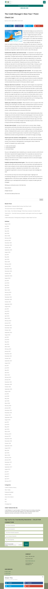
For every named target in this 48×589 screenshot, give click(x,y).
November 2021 (8, 356)
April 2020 (7, 401)
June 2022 (7, 339)
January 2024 (8, 294)
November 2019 (8, 412)
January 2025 (8, 266)
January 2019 (8, 436)
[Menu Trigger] (44, 2)
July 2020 (7, 393)
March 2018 (7, 455)
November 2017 (8, 462)
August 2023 (7, 306)
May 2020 (7, 398)
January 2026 (8, 240)
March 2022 (7, 346)
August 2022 (7, 334)
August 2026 (7, 224)
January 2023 (8, 323)
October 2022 (8, 330)
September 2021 (8, 360)
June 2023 (7, 311)
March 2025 (7, 261)
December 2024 (8, 268)
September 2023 (8, 304)
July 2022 (7, 337)
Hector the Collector (9, 497)
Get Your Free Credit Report (23, 5)
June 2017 (7, 474)
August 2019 (7, 419)
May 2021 (7, 370)
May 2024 (7, 285)
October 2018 (8, 443)
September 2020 (8, 389)
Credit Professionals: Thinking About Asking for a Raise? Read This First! (20, 217)
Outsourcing (8, 575)
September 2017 (8, 467)
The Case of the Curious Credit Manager (14, 208)
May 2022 (7, 342)
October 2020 (8, 386)
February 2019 (8, 434)
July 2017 (7, 471)
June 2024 (7, 283)
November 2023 (8, 299)
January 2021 (8, 379)
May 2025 (7, 257)
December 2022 (8, 325)
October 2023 (8, 301)
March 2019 (7, 431)
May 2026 (7, 231)
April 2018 (7, 452)
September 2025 (8, 250)
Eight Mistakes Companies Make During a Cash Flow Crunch (18, 206)
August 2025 (7, 252)
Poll (5, 499)
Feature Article (20, 20)
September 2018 (8, 445)
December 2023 (8, 297)
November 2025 (8, 245)
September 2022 (8, 332)
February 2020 (8, 405)
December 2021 (8, 353)
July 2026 (7, 226)
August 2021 (7, 363)
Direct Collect (8, 571)
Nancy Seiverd (8, 20)
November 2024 (8, 271)
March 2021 (7, 375)
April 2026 (7, 233)
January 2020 (8, 408)
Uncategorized (8, 504)
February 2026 (8, 238)
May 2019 (7, 427)
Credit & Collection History (10, 487)
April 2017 (7, 478)
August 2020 (7, 391)
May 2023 (7, 313)
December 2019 (8, 410)
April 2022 (7, 344)
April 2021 (7, 372)
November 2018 (8, 441)
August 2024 (7, 278)
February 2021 (8, 377)
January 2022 (8, 351)
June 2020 (7, 396)
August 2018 (7, 448)
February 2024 (8, 292)
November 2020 (8, 384)
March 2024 (7, 290)
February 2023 (8, 320)
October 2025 (8, 247)
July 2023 (7, 309)
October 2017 (8, 464)
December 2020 (8, 382)
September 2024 (8, 276)
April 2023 (7, 316)
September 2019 (8, 417)
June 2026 (7, 228)
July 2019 (7, 422)
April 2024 (7, 287)
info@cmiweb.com (31, 560)
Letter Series (8, 573)
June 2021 (7, 368)
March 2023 (7, 318)
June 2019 (7, 424)
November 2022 (8, 327)
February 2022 (8, 349)
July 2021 (7, 365)
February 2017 (8, 481)
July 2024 (7, 280)
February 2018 (8, 457)
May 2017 (7, 476)
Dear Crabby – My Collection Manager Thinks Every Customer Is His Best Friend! (22, 211)
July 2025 (7, 254)
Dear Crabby (7, 489)
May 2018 (7, 450)
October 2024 (8, 273)
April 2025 (7, 259)
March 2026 (7, 235)
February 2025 (8, 264)
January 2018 (8, 460)
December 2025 (8, 242)
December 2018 (8, 438)
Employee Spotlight (9, 492)
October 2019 (8, 415)
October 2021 (8, 358)
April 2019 (7, 429)
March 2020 (7, 403)
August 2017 (7, 469)
